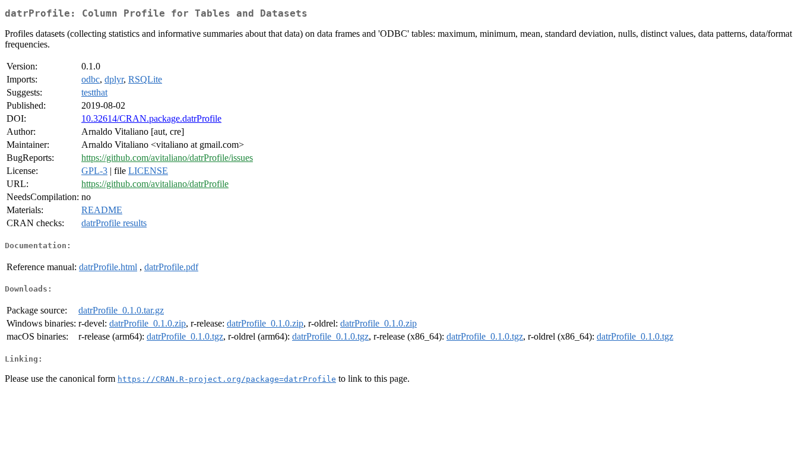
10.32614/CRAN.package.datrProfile (151, 118)
